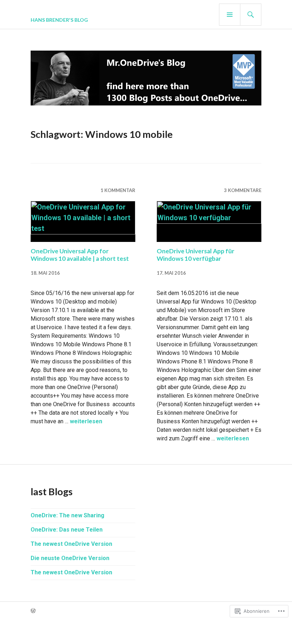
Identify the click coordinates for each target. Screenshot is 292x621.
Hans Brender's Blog (59, 20)
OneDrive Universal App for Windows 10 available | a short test (80, 254)
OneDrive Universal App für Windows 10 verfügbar (195, 254)
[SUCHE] (250, 15)
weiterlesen (86, 421)
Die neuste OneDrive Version (70, 558)
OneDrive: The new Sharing (67, 515)
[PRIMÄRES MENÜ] (229, 15)
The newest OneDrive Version (71, 543)
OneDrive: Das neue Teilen (67, 529)
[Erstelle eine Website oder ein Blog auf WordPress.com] (33, 611)
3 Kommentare (242, 190)
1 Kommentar (117, 190)
